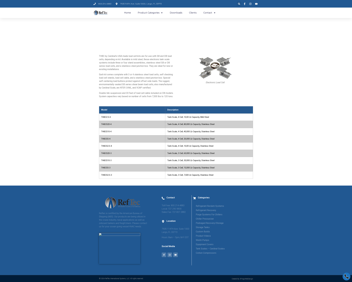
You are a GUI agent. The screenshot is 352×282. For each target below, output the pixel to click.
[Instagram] (169, 255)
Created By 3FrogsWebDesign (242, 279)
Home (127, 12)
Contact (207, 12)
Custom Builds (203, 231)
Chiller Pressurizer (205, 218)
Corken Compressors (206, 253)
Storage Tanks (203, 227)
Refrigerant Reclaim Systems (210, 206)
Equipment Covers (204, 244)
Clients (192, 12)
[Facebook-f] (164, 255)
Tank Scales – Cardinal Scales (210, 248)
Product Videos (203, 236)
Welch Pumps (202, 240)
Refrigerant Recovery (206, 210)
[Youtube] (175, 255)
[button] (239, 4)
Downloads (176, 12)
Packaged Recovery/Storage (210, 223)
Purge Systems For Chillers (209, 214)
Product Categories (148, 12)
